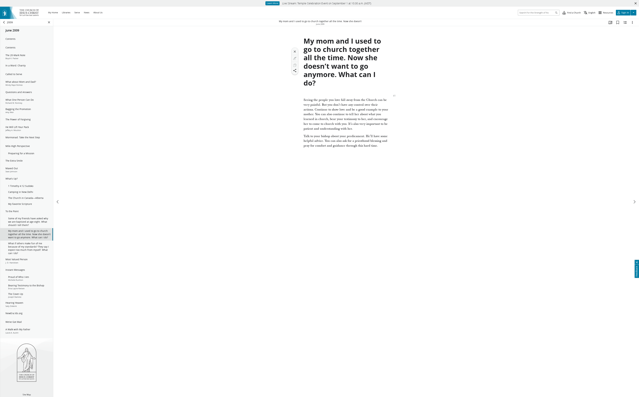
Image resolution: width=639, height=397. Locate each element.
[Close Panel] (49, 22)
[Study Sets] (610, 22)
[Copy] (295, 65)
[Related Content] (625, 22)
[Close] (295, 51)
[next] (634, 201)
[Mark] (295, 58)
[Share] (295, 70)
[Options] (632, 22)
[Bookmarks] (617, 22)
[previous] (58, 201)
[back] (4, 22)
